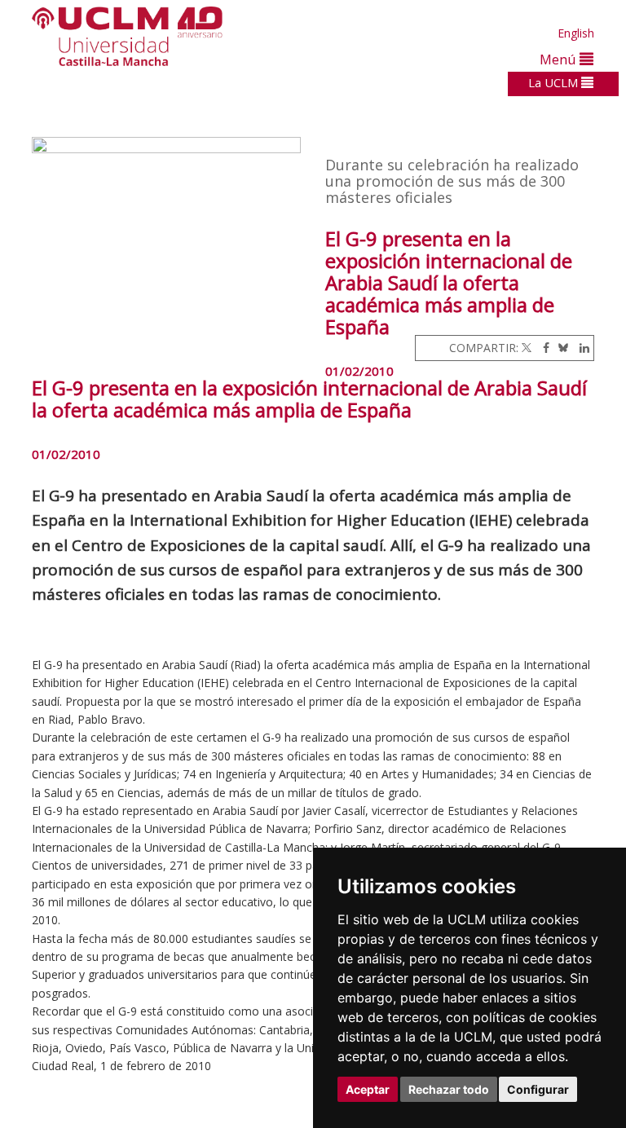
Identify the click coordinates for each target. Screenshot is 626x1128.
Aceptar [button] (368, 1089)
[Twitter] (526, 347)
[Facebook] (542, 347)
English (576, 33)
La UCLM (554, 82)
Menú (560, 59)
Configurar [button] (538, 1089)
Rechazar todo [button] (448, 1089)
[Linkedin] (580, 347)
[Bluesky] (560, 347)
